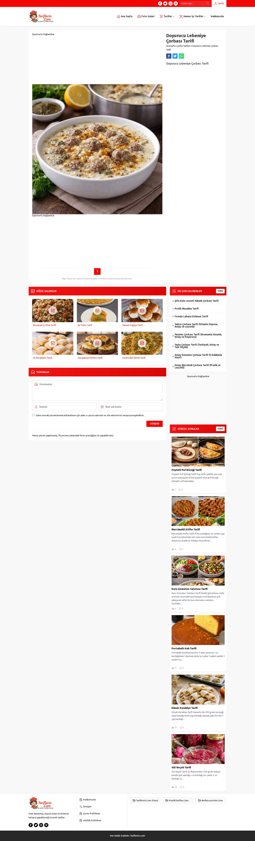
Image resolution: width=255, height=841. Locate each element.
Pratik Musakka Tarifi (187, 308)
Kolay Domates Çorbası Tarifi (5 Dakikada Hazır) (198, 356)
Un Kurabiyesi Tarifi (42, 357)
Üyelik (221, 3)
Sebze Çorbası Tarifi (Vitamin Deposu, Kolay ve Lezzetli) (196, 325)
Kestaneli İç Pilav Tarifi (44, 325)
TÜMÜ (220, 291)
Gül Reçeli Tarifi (181, 767)
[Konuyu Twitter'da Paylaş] (175, 56)
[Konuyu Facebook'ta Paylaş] (168, 56)
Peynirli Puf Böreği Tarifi (187, 470)
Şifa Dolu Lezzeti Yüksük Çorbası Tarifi (197, 300)
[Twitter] (165, 3)
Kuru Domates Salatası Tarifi (189, 589)
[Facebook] (160, 3)
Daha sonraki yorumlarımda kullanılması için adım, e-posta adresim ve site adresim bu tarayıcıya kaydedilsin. (90, 415)
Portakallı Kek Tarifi (184, 648)
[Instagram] (170, 3)
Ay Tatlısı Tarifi (85, 325)
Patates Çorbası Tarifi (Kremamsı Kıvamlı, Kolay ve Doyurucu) (198, 335)
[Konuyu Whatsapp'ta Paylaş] (181, 56)
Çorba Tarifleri (183, 46)
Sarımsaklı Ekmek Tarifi (133, 357)
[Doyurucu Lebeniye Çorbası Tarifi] (97, 213)
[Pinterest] (176, 3)
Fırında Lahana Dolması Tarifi (191, 316)
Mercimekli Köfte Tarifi (186, 529)
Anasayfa (170, 46)
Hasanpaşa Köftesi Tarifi (90, 357)
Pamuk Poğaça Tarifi (132, 325)
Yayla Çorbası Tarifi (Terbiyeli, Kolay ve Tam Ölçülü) (197, 346)
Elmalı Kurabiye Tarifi (185, 708)
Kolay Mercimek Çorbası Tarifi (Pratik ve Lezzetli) (197, 366)
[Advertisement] (97, 60)
